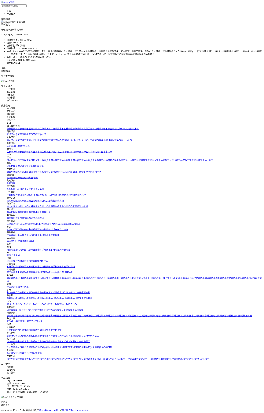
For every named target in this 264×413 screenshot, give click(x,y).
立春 (9, 151)
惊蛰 (17, 151)
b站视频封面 (246, 315)
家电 (44, 206)
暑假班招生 (181, 359)
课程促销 (138, 359)
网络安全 (81, 195)
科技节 (54, 128)
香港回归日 (31, 140)
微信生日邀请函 (150, 278)
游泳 (42, 218)
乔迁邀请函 (97, 278)
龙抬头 (128, 128)
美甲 (26, 166)
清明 (26, 151)
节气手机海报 (26, 266)
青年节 (104, 128)
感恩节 (16, 134)
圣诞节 (29, 134)
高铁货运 (77, 160)
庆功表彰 (70, 336)
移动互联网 (60, 195)
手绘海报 (46, 250)
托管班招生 (29, 359)
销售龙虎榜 (51, 330)
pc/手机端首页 (52, 310)
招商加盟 (37, 336)
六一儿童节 (126, 140)
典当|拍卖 (33, 177)
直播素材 (37, 250)
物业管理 (33, 200)
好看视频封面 (233, 315)
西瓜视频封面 (184, 315)
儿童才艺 (28, 189)
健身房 (18, 218)
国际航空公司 (26, 160)
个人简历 (11, 347)
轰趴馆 (72, 224)
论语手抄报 (71, 298)
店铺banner (12, 310)
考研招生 (72, 359)
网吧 (54, 224)
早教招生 (39, 359)
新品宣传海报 (35, 272)
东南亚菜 (59, 229)
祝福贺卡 (37, 353)
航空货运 (46, 160)
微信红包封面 (94, 315)
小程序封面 (117, 315)
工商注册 (55, 235)
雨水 (13, 151)
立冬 (88, 151)
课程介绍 (147, 359)
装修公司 (41, 200)
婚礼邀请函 (73, 278)
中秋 (9, 128)
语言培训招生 (118, 359)
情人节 (10, 140)
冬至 (28, 128)
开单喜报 (33, 292)
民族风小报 (62, 304)
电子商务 (35, 195)
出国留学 (79, 172)
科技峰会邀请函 (60, 278)
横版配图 (46, 315)
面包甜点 (19, 229)
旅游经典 (22, 241)
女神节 (67, 128)
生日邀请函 (23, 278)
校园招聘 (19, 330)
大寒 (110, 151)
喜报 (59, 330)
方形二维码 (82, 315)
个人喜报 (77, 292)
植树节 (98, 128)
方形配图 (55, 315)
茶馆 (49, 224)
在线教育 (44, 172)
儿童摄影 (19, 189)
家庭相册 (81, 347)
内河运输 (158, 160)
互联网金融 (71, 195)
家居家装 (50, 200)
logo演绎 (39, 261)
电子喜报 (41, 292)
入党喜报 (68, 292)
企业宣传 (11, 341)
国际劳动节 (115, 140)
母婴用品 (50, 206)
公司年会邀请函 (181, 278)
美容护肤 (11, 212)
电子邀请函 (122, 278)
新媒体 (43, 195)
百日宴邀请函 (110, 278)
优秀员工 (94, 336)
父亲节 (23, 140)
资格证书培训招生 (103, 359)
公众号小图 (23, 315)
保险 (13, 177)
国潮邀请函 (12, 278)
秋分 (75, 151)
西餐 (39, 229)
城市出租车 (174, 160)
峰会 (57, 336)
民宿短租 (30, 241)
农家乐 (59, 224)
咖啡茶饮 (33, 229)
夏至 (48, 151)
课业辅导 (35, 172)
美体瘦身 (37, 212)
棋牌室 (66, 224)
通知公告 (77, 341)
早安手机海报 (68, 266)
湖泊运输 (202, 160)
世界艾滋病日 (63, 140)
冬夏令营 (88, 172)
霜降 (83, 151)
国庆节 (54, 140)
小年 (123, 128)
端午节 (34, 128)
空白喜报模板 (22, 292)
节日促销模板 (65, 310)
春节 (24, 128)
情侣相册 (63, 347)
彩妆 (37, 166)
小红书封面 (196, 315)
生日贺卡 (90, 347)
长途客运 (132, 160)
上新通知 (33, 341)
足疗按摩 (42, 224)
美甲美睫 (28, 212)
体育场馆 (26, 218)
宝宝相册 (72, 347)
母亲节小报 (20, 304)
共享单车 (184, 160)
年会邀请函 (47, 278)
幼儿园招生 (49, 359)
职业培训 (61, 172)
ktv (26, 224)
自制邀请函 (221, 278)
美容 (42, 166)
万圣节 (36, 134)
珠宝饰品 (68, 206)
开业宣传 (19, 341)
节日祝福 (19, 353)
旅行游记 (37, 347)
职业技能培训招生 (86, 359)
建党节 (40, 140)
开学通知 (129, 359)
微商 (13, 183)
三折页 (34, 321)
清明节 (80, 128)
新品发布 (28, 336)
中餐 (66, 229)
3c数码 (84, 206)
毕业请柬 (11, 287)
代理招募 (46, 336)
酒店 (9, 241)
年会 (44, 330)
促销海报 (46, 272)
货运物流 (28, 235)
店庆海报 (11, 272)
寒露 (79, 151)
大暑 (57, 151)
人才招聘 (11, 330)
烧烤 (44, 229)
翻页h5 (10, 255)
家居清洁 (77, 206)
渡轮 (143, 160)
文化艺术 (11, 224)
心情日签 (107, 347)
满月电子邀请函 (166, 278)
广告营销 (51, 195)
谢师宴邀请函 (35, 278)
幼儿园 (18, 172)
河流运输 (149, 160)
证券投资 (19, 177)
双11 (12, 146)
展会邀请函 (243, 278)
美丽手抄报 (12, 298)
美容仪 (32, 166)
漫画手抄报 (34, 298)
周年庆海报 (64, 250)
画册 (22, 321)
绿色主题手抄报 (47, 298)
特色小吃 (11, 229)
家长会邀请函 (85, 278)
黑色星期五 (24, 146)
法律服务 (37, 235)
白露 (70, 151)
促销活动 (11, 336)
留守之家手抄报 (84, 298)
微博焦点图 (139, 315)
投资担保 (46, 235)
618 (8, 146)
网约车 (166, 160)
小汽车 (210, 160)
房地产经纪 (12, 200)
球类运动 (35, 218)
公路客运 (99, 160)
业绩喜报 (11, 292)
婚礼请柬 (19, 250)
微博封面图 (128, 315)
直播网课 (156, 359)
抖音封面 (206, 315)
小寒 (105, 151)
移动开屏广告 (151, 315)
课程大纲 (165, 359)
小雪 (92, 151)
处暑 (66, 151)
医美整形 (19, 212)
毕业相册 (55, 347)
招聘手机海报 (39, 266)
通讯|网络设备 (24, 195)
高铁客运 (55, 160)
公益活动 (85, 336)
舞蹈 (13, 218)
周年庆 (62, 336)
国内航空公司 (13, 160)
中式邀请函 (232, 278)
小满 (39, 151)
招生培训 (11, 359)
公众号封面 (163, 315)
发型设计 (19, 166)
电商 (9, 183)
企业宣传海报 (22, 272)
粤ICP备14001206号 (48, 410)
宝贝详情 (32, 310)
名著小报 (30, 304)
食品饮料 (28, 206)
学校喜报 (59, 292)
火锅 (26, 229)
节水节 (47, 128)
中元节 (135, 128)
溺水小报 (11, 304)
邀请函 (78, 336)
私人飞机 (37, 160)
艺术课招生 (192, 359)
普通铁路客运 (66, 160)
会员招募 (59, 341)
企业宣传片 (12, 261)
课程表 (172, 359)
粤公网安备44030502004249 (75, 410)
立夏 (35, 151)
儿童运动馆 (38, 189)
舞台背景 (22, 261)
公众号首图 (12, 315)
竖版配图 (63, 315)
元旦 (86, 128)
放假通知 (37, 330)
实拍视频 (30, 261)
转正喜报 (50, 292)
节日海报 (55, 250)
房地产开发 (23, 200)
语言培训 (70, 172)
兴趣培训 (26, 172)
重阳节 (14, 128)
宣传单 (10, 321)
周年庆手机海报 (54, 266)
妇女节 (40, 128)
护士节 (111, 128)
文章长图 (72, 315)
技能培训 (52, 172)
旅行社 (14, 241)
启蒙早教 (11, 172)
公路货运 (107, 160)
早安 (9, 353)
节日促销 (19, 336)
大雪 (97, 151)
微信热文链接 (35, 315)
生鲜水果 (59, 206)
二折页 (28, 321)
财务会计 (19, 235)
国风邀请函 (210, 278)
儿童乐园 (11, 189)
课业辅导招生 (61, 359)
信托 (26, 177)
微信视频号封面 (219, 315)
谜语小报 (72, 304)
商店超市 (37, 206)
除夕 (20, 128)
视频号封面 (106, 315)
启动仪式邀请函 (197, 278)
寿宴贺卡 (99, 347)
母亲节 (16, 140)
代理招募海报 (66, 272)
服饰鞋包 (19, 206)
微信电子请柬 (22, 287)
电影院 (35, 224)
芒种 (44, 151)
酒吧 (30, 224)
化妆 (9, 166)
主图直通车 (22, 310)
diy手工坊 (20, 224)
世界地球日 (104, 140)
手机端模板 (77, 310)
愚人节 (43, 134)
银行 (9, 177)
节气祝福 (28, 353)
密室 (78, 224)
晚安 (13, 353)
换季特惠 (41, 341)
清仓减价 (50, 341)
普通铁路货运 (88, 160)
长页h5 (16, 255)
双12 (16, 146)
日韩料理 (50, 229)
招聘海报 (11, 250)
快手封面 (173, 315)
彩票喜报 (85, 292)
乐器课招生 (203, 359)
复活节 (10, 134)
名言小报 (39, 304)
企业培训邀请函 (135, 278)
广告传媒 (11, 235)
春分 (22, 151)
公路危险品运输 (120, 160)
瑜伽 (9, 218)
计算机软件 (12, 195)
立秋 (61, 151)
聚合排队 (46, 347)
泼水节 (60, 128)
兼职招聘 (28, 330)
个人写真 (28, 347)
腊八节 (117, 128)
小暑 (53, 151)
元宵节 (91, 128)
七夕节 (73, 128)
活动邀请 (68, 341)
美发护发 (46, 212)
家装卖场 (59, 200)
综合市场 (11, 206)
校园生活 (96, 172)
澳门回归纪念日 (78, 140)
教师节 (47, 140)
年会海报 (55, 272)
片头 (45, 261)
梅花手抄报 (23, 298)
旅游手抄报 (60, 298)
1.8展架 (16, 321)
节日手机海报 (13, 266)
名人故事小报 (50, 304)
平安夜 (23, 134)
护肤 (13, 166)
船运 (138, 160)
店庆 (26, 341)
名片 (40, 321)
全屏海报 (41, 310)
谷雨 (31, 151)
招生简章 (19, 359)
